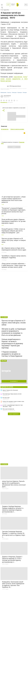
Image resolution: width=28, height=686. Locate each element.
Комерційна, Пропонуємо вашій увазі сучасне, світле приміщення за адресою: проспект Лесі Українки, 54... (13, 584)
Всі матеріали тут (14, 381)
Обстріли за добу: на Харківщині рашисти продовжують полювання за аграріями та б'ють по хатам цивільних (14, 332)
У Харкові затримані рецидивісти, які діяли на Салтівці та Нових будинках (12, 354)
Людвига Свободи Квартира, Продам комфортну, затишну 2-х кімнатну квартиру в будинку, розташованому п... (12, 509)
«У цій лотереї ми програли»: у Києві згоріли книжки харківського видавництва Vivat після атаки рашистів (14, 199)
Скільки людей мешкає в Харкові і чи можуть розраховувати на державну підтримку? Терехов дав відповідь (12, 343)
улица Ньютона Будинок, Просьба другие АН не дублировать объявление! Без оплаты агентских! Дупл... (14, 484)
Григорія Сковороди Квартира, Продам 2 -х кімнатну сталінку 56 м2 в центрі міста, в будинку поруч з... (13, 534)
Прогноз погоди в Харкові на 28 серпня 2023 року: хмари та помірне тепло (14, 240)
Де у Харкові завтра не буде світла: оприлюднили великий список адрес (14, 249)
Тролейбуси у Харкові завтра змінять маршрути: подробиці (14, 257)
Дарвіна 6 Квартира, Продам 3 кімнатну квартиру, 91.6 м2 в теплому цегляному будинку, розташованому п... (12, 559)
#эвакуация (14, 92)
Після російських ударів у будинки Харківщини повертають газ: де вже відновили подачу (14, 221)
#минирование (4, 92)
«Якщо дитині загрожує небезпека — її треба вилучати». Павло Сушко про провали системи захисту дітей (14, 265)
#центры (9, 92)
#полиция (25, 92)
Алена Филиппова (7, 95)
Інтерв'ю (6, 370)
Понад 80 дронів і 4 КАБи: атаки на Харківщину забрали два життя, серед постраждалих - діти (13, 230)
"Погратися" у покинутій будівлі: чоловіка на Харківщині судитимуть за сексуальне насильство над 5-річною (13, 210)
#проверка (19, 92)
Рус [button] (26, 4)
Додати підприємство (14, 413)
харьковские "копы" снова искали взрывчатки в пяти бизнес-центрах (14, 79)
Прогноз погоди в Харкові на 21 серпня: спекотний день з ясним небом (14, 323)
